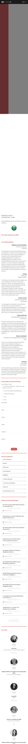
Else (5, 399)
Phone (2, 424)
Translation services (9, 393)
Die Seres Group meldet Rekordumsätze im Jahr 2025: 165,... (13, 505)
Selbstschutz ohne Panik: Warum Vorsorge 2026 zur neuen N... (11, 539)
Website (3, 439)
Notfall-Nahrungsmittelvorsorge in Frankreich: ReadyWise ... (12, 574)
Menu (25, 1)
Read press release (8, 510)
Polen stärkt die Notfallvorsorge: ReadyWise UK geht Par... (12, 562)
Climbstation (18, 299)
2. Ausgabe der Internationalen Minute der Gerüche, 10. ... (13, 596)
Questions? (4, 402)
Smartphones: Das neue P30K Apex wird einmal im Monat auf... (13, 516)
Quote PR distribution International (13, 390)
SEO (5, 396)
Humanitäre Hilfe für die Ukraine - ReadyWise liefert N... (12, 551)
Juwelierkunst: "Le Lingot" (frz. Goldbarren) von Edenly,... (11, 608)
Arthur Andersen (22, 246)
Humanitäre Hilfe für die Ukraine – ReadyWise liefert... (12, 585)
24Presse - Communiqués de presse (6, 2)
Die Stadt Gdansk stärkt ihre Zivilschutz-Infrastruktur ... (14, 528)
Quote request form (6, 384)
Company (3, 431)
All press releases (14, 620)
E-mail (3, 417)
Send (14, 449)
